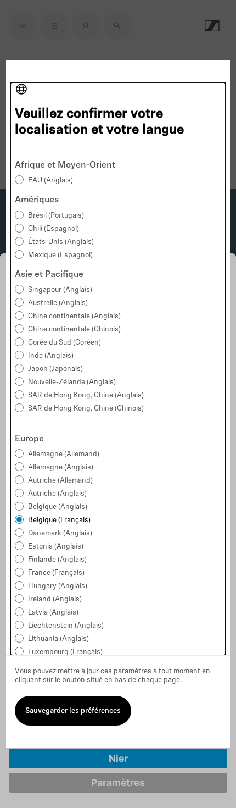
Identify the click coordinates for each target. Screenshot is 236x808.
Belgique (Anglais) (57, 507)
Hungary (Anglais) (57, 586)
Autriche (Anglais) (57, 493)
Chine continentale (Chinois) (74, 329)
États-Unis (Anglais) (61, 242)
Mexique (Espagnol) (60, 255)
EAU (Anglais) (50, 180)
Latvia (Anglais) (53, 612)
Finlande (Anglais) (57, 559)
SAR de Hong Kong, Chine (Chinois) (86, 408)
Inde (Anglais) (51, 355)
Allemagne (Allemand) (63, 454)
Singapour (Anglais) (60, 290)
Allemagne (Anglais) (60, 467)
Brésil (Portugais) (56, 215)
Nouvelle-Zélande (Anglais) (72, 382)
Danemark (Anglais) (60, 533)
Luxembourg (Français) (65, 652)
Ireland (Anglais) (55, 599)
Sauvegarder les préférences (73, 711)
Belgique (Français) (59, 520)
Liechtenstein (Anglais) (66, 625)
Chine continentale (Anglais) (74, 316)
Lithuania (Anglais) (58, 639)
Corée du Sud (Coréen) (64, 342)
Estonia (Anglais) (55, 546)
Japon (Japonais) (55, 369)
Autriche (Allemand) (60, 480)
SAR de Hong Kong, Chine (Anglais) (86, 395)
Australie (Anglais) (58, 303)
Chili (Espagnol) (53, 229)
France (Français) (56, 573)
